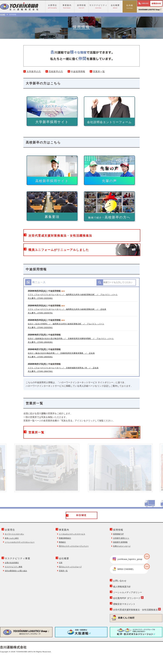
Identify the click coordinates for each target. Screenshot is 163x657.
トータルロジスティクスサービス (72, 534)
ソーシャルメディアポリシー (127, 592)
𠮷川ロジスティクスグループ (70, 567)
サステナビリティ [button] (98, 6)
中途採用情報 (78, 71)
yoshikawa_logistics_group (132, 557)
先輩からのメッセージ (122, 546)
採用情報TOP (118, 534)
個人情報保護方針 (122, 586)
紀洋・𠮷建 (136, 632)
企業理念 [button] (52, 6)
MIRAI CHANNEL (132, 567)
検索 (99, 282)
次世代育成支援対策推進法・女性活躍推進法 (135, 609)
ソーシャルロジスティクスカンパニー (20, 542)
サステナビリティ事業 (17, 558)
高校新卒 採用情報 (120, 542)
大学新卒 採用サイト (121, 538)
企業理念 (10, 529)
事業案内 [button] (67, 6)
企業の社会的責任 (12, 563)
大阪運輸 (81, 632)
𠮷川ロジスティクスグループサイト (150, 10)
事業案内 (64, 529)
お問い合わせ (162, 2)
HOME (2, 14)
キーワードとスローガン (14, 534)
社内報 (129, 6)
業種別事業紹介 (65, 538)
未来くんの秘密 (136, 617)
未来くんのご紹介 (12, 538)
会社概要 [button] (115, 6)
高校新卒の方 (56, 71)
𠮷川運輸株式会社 (19, 6)
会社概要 (64, 558)
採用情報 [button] (81, 6)
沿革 (60, 563)
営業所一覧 (99, 71)
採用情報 (118, 529)
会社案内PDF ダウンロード (126, 598)
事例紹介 (62, 542)
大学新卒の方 (34, 71)
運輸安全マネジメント (124, 604)
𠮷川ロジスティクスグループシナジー (74, 546)
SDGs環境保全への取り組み (16, 571)
